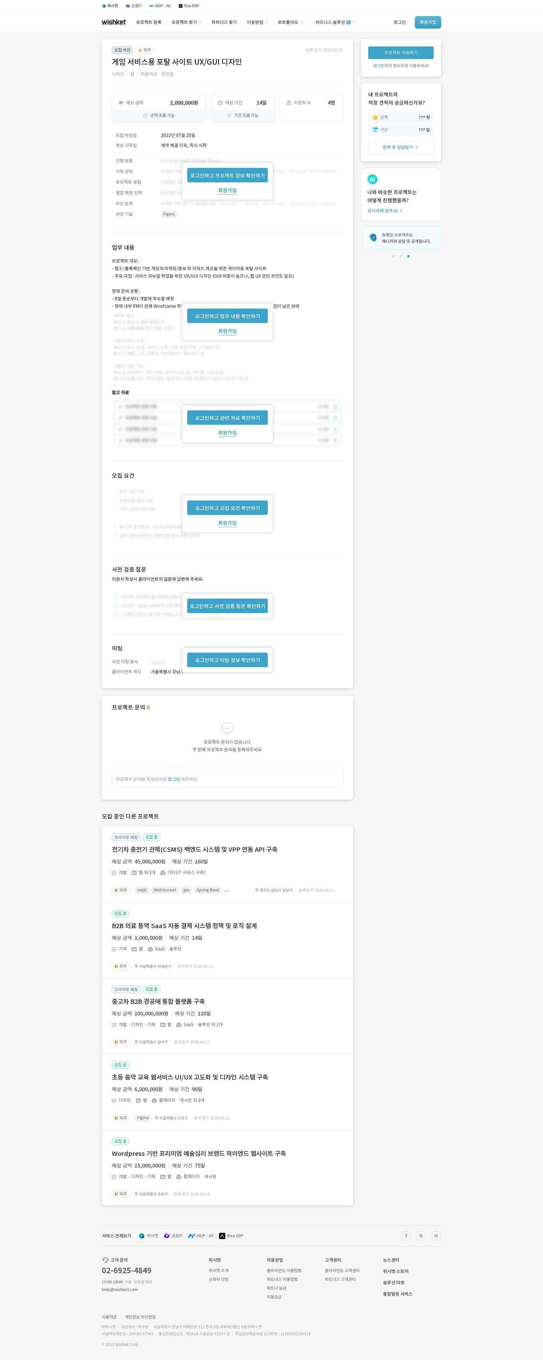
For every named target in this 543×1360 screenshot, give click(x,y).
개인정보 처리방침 (140, 1317)
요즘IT (177, 1235)
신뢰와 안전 (218, 1279)
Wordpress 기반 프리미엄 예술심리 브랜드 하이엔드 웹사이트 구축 (199, 1154)
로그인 (174, 779)
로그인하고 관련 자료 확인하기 (227, 418)
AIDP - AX (204, 1235)
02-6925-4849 (126, 1271)
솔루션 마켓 (393, 1283)
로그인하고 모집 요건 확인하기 (227, 508)
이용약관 (109, 1317)
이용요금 (274, 1297)
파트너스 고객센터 (340, 1279)
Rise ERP (235, 1235)
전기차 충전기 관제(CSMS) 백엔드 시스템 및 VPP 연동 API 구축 (194, 850)
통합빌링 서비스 (398, 1294)
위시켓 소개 (218, 1270)
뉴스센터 (391, 1260)
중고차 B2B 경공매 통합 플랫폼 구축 (158, 1002)
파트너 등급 (277, 1288)
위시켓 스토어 (396, 1271)
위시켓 (152, 1235)
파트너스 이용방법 (282, 1279)
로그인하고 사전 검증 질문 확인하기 (228, 606)
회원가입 (227, 190)
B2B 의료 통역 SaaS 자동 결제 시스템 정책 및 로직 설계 (184, 926)
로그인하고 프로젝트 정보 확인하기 (227, 175)
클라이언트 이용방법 (284, 1270)
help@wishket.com (120, 1289)
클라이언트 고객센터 (342, 1270)
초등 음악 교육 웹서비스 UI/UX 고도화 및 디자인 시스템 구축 (190, 1077)
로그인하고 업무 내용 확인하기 (227, 316)
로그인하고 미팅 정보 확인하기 (227, 660)
